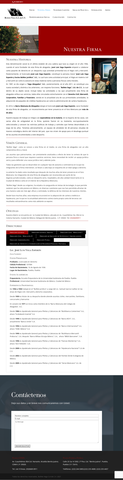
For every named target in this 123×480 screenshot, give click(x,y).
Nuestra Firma (43, 10)
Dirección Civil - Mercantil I (71, 232)
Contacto (71, 17)
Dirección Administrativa (20, 240)
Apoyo (107, 10)
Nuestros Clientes (61, 10)
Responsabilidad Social (39, 17)
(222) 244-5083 (77, 469)
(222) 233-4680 (89, 469)
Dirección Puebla (43, 240)
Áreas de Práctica (80, 10)
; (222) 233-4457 (101, 469)
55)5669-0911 (32, 469)
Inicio (31, 10)
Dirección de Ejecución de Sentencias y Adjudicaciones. (61, 236)
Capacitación (58, 17)
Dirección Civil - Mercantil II (21, 236)
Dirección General (17, 232)
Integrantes (96, 10)
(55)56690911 (75, 218)
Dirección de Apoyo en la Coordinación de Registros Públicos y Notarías (38, 244)
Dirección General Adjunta (42, 232)
